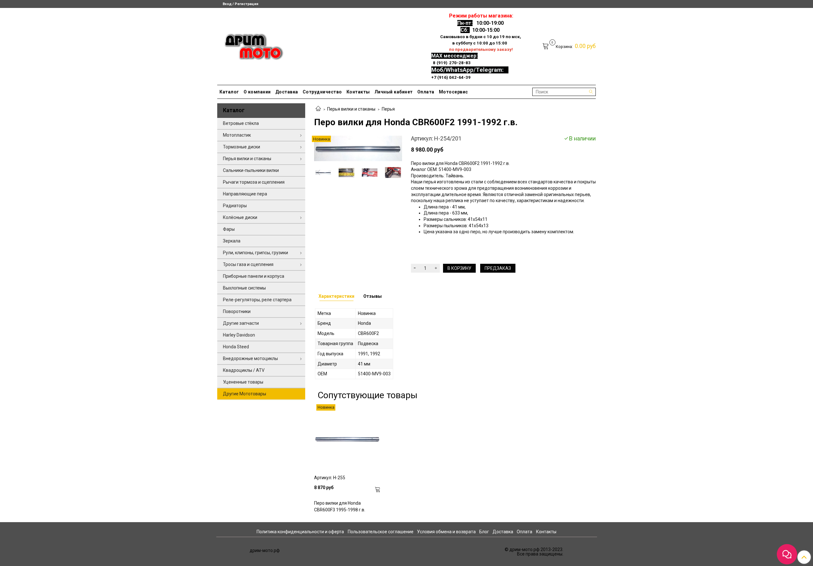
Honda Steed (236, 346)
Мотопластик (237, 135)
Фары (229, 229)
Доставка (286, 91)
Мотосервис (453, 91)
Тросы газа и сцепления (248, 264)
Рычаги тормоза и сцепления (254, 182)
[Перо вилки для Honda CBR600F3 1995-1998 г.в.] (347, 437)
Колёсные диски (240, 217)
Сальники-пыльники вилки (251, 170)
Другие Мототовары (244, 393)
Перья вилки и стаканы (351, 109)
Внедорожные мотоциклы (250, 358)
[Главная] (318, 109)
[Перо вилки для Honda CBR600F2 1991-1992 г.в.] (358, 148)
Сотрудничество (322, 91)
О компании (257, 91)
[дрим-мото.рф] (251, 45)
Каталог (229, 91)
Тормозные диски (241, 146)
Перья (388, 109)
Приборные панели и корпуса (253, 276)
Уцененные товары (243, 382)
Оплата (425, 91)
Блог (484, 531)
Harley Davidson (239, 335)
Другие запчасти (241, 323)
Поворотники (237, 311)
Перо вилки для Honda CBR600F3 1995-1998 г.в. (339, 506)
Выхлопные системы (244, 287)
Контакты (358, 91)
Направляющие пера (245, 193)
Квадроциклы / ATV (244, 370)
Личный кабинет (393, 91)
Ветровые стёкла (241, 123)
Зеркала (231, 240)
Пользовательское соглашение (380, 531)
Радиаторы (235, 205)
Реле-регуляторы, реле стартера (257, 299)
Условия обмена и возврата (446, 531)
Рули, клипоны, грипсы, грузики (255, 252)
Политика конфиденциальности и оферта (300, 531)
